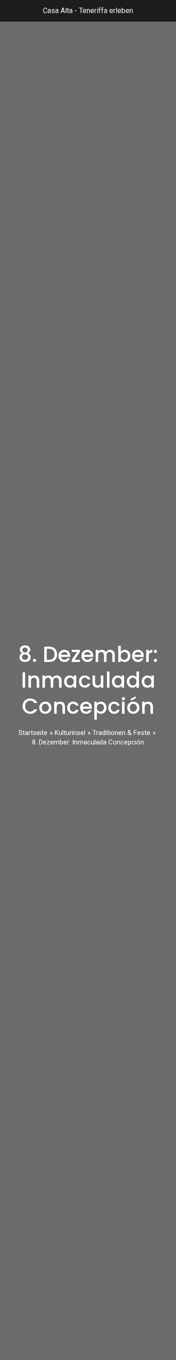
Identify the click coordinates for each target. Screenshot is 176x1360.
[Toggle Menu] (11, 11)
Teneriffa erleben (106, 10)
